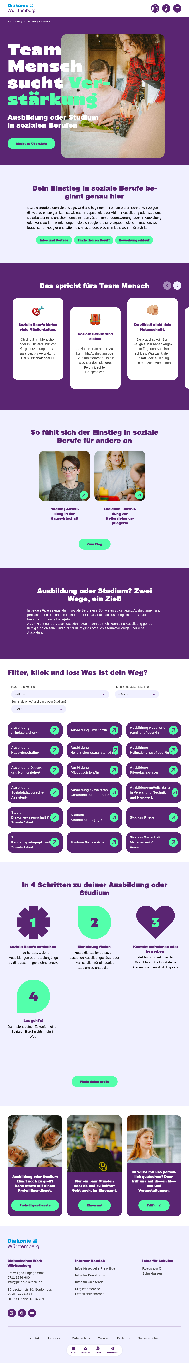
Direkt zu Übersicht (31, 143)
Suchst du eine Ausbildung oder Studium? (38, 701)
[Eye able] (155, 8)
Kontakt (35, 1338)
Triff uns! (154, 1205)
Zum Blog (94, 544)
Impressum (56, 1338)
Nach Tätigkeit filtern (24, 686)
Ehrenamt (94, 1205)
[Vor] (177, 285)
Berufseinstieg (15, 21)
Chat (73, 1352)
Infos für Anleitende (89, 1282)
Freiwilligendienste (35, 1205)
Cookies (104, 1338)
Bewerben (112, 1352)
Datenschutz (81, 1338)
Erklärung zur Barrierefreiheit (138, 1338)
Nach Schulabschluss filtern (133, 686)
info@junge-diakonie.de (25, 1282)
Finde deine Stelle (94, 1081)
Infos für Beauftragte (90, 1275)
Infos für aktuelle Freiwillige (95, 1268)
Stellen (98, 1352)
